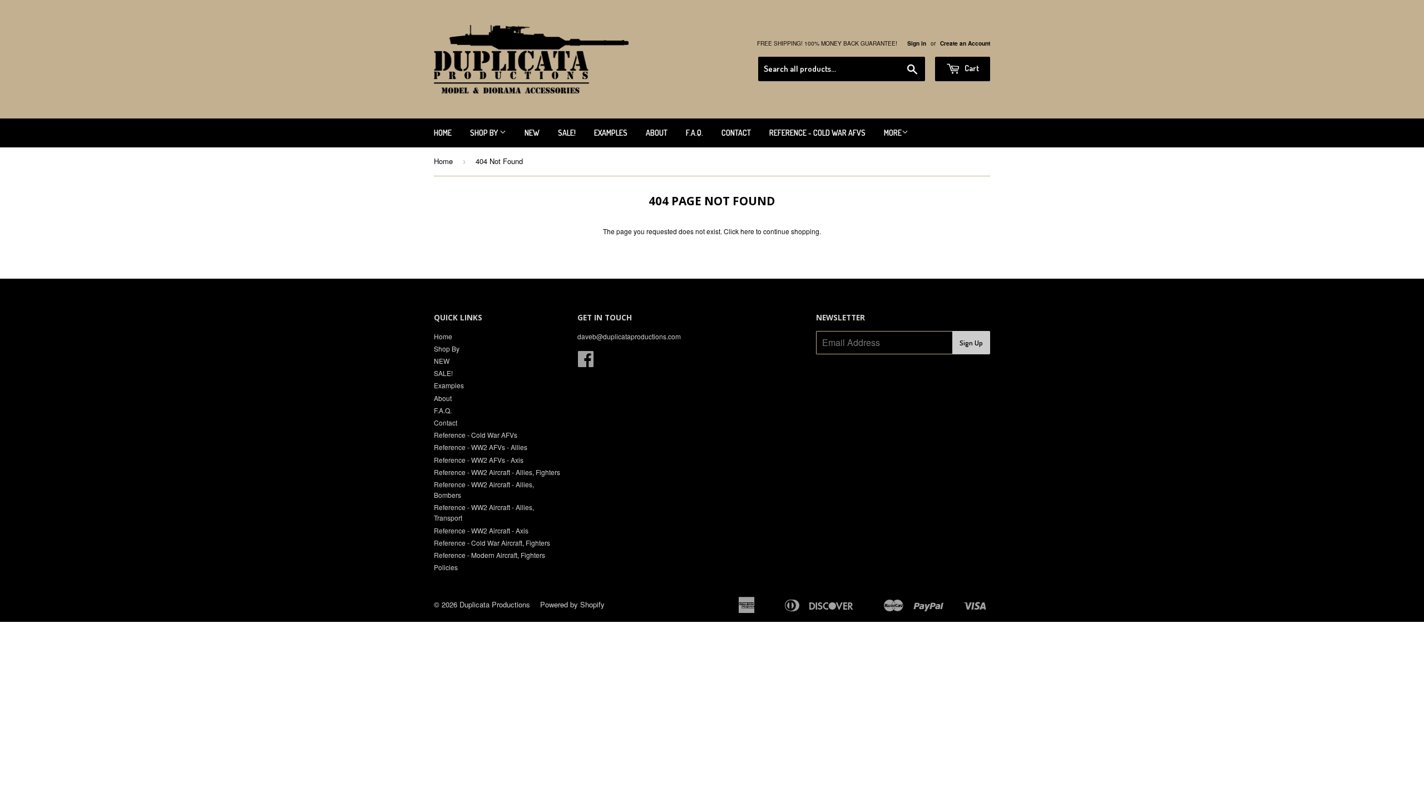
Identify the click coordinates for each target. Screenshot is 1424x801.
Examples (610, 132)
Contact (736, 132)
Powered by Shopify (572, 604)
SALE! (567, 132)
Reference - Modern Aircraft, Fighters (489, 555)
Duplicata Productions (494, 604)
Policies (446, 567)
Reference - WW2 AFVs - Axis (478, 459)
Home (443, 132)
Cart (971, 68)
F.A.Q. (694, 132)
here (747, 231)
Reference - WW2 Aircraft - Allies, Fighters (497, 472)
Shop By (485, 132)
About (657, 132)
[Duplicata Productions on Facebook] (585, 362)
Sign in (916, 43)
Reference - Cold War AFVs (817, 132)
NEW (532, 132)
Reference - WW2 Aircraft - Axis (481, 530)
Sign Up (971, 342)
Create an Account (965, 43)
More (893, 132)
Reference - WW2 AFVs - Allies (480, 447)
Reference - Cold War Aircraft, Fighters (492, 542)
